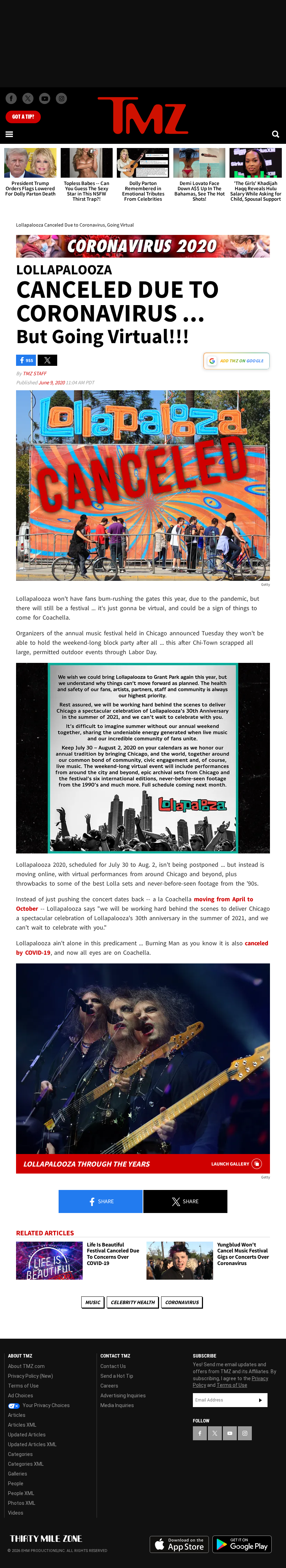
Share (105, 1201)
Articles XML (22, 1425)
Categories (20, 1454)
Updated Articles (27, 1434)
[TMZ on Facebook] (11, 98)
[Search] (276, 134)
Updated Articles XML (32, 1444)
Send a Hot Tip (116, 1376)
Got (23, 116)
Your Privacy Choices (46, 1405)
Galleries (17, 1474)
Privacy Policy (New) (30, 1376)
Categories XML (26, 1464)
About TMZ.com (26, 1366)
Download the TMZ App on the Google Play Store (242, 1544)
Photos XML (21, 1503)
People (15, 1483)
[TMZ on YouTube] (230, 1433)
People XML (21, 1493)
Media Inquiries (117, 1405)
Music (92, 1302)
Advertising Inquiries (123, 1395)
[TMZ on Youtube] (44, 98)
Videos (15, 1513)
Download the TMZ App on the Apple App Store (179, 1544)
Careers (109, 1386)
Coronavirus (181, 1302)
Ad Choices (20, 1395)
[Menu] (10, 134)
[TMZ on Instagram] (61, 98)
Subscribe (261, 1400)
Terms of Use (23, 1386)
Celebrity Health (133, 1302)
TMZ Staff (34, 373)
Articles (16, 1415)
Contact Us (113, 1366)
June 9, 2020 (52, 382)
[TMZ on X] (27, 98)
